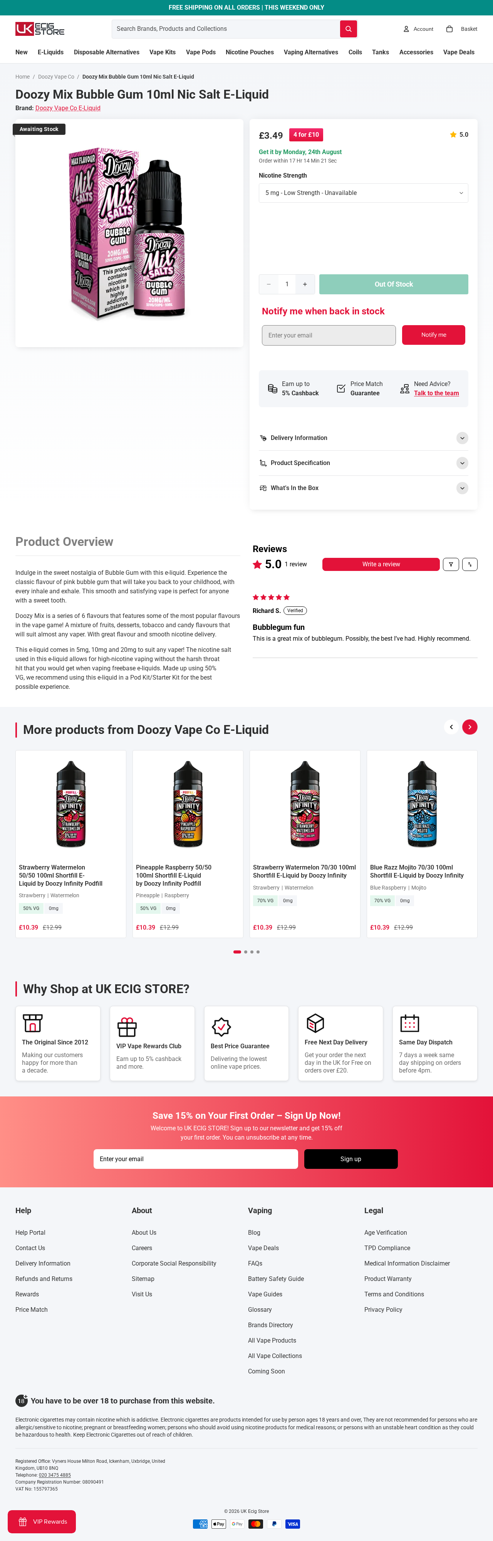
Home (22, 77)
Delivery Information (42, 1263)
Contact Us (30, 1248)
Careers (142, 1248)
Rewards (27, 1294)
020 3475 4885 (55, 1475)
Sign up (350, 1159)
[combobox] (216, 29)
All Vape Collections (275, 1356)
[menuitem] (21, 52)
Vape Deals (263, 1248)
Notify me (433, 335)
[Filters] (451, 564)
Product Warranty (388, 1278)
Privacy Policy (383, 1309)
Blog (254, 1232)
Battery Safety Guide (276, 1278)
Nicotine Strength (283, 175)
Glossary (260, 1309)
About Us (144, 1232)
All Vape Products (272, 1340)
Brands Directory (270, 1325)
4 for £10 (306, 134)
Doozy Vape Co (56, 77)
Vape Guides (265, 1294)
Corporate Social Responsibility (174, 1263)
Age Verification (385, 1232)
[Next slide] (470, 727)
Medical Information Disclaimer (407, 1263)
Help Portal (30, 1232)
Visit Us (142, 1294)
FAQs (255, 1263)
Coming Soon (266, 1371)
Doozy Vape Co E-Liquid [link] (68, 108)
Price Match (31, 1309)
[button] (454, 134)
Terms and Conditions (394, 1294)
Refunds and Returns (43, 1278)
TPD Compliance (387, 1248)
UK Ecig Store (255, 1511)
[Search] (348, 28)
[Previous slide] (451, 727)
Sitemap (143, 1278)
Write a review (381, 564)
